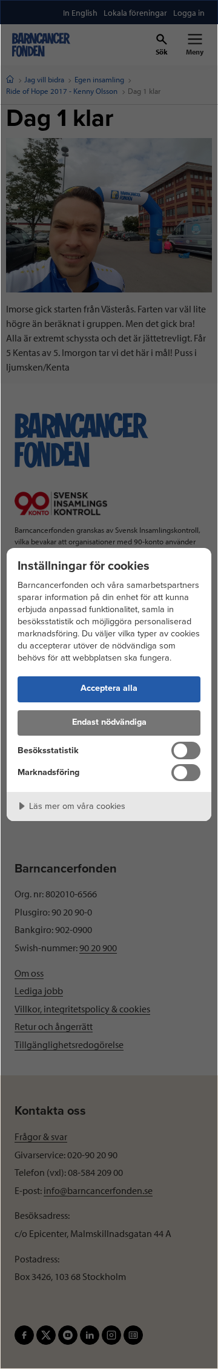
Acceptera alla (109, 688)
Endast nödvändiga (109, 722)
